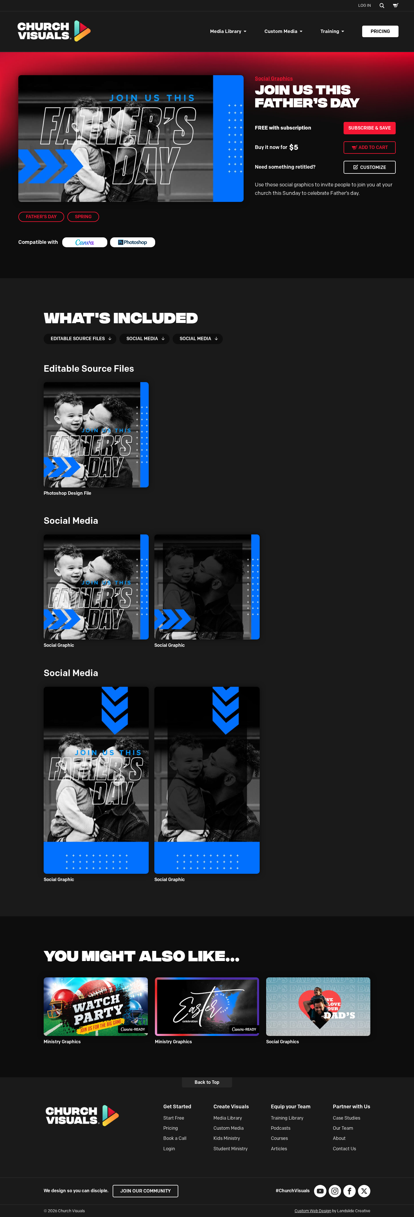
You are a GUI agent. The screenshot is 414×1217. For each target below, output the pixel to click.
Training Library (287, 1118)
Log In (364, 5)
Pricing (380, 31)
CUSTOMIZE (373, 167)
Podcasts (280, 1128)
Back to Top (207, 1082)
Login (169, 1148)
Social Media (142, 338)
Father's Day (41, 216)
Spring (83, 216)
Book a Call (174, 1138)
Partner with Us (351, 1107)
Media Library (225, 31)
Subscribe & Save (369, 128)
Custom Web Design (313, 1211)
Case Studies (346, 1118)
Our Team (343, 1128)
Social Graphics (274, 78)
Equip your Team (291, 1107)
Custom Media (280, 31)
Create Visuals (231, 1107)
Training (329, 31)
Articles (279, 1148)
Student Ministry (230, 1148)
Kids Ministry (226, 1138)
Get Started (177, 1107)
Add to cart (373, 147)
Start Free (173, 1118)
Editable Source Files (78, 338)
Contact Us (344, 1148)
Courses (279, 1138)
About (339, 1138)
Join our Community (145, 1191)
